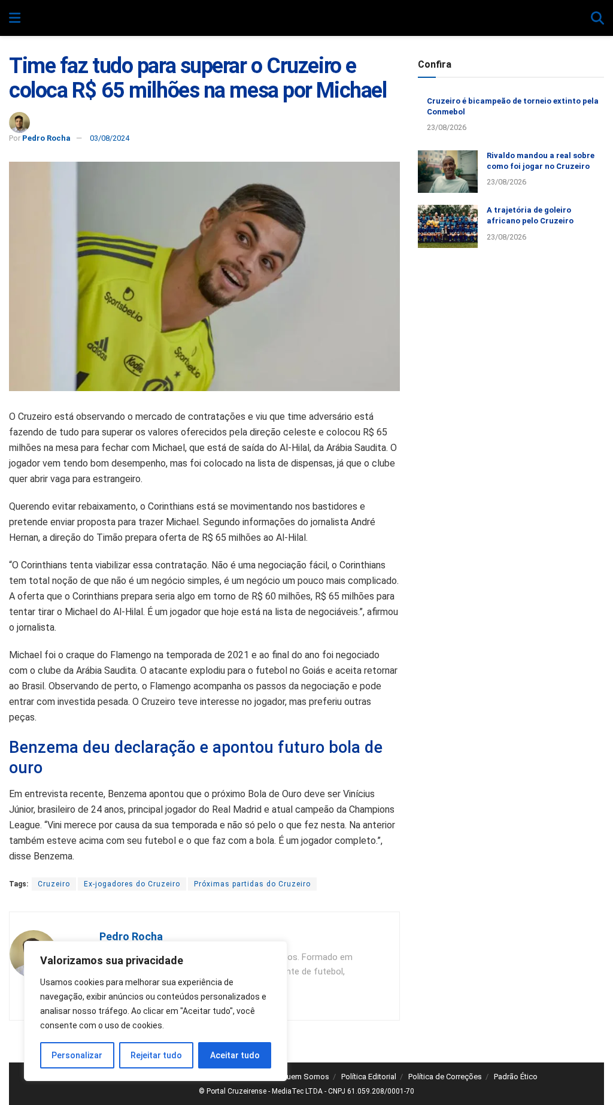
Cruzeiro (54, 884)
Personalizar (76, 1055)
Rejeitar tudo (156, 1055)
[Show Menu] (14, 19)
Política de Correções (445, 1076)
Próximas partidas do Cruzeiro (252, 884)
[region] (155, 1011)
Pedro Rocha (46, 138)
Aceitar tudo (235, 1055)
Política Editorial (368, 1076)
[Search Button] (597, 19)
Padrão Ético (516, 1076)
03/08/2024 (109, 138)
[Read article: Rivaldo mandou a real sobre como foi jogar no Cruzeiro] (448, 171)
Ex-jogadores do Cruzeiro (132, 884)
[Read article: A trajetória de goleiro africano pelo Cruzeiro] (448, 226)
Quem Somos (305, 1076)
